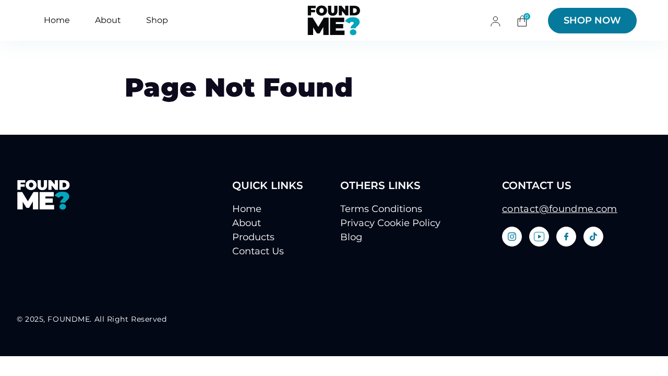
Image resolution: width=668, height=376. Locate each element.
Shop (157, 20)
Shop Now (592, 20)
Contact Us (258, 251)
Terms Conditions (381, 209)
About (108, 20)
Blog (351, 237)
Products (253, 237)
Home (57, 20)
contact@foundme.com (559, 209)
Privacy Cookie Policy (390, 223)
